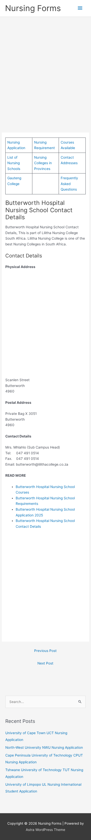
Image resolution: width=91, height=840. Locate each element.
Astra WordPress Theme (45, 830)
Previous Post (45, 651)
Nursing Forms (33, 8)
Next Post (45, 663)
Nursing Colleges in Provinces (43, 163)
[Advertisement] (45, 67)
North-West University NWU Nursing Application (44, 747)
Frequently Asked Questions (69, 183)
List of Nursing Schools (13, 163)
